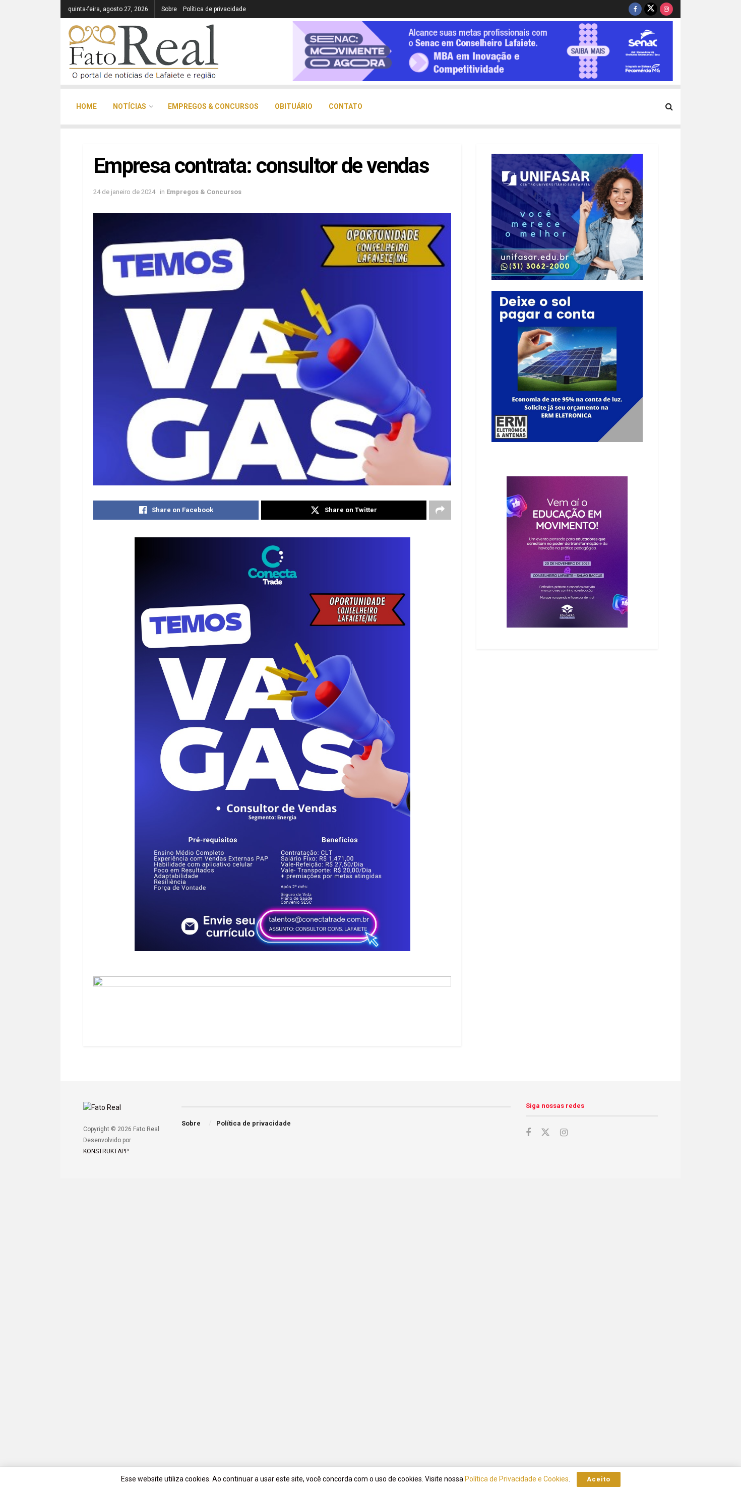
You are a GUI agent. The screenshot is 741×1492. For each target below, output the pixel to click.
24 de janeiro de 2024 (124, 192)
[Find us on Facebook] (635, 9)
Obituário (294, 106)
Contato (345, 106)
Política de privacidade (214, 9)
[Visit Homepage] (143, 51)
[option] (482, 51)
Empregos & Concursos (213, 106)
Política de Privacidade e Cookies (517, 1479)
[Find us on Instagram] (666, 9)
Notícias (129, 106)
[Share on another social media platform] (440, 510)
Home (86, 106)
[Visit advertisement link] (272, 998)
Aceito (598, 1479)
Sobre (169, 9)
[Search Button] (669, 107)
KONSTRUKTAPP (105, 1151)
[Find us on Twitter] (650, 9)
